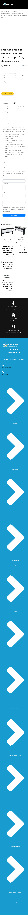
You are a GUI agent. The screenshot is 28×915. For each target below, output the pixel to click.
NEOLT (5, 71)
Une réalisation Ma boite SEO (14, 906)
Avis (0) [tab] (14, 103)
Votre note (6, 178)
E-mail (5, 199)
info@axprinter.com (6, 367)
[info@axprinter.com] (3, 365)
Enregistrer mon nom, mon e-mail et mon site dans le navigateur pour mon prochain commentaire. (14, 209)
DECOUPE (8, 11)
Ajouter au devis (7, 94)
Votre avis (6, 183)
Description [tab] (6, 103)
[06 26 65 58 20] (3, 372)
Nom (4, 192)
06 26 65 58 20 (5, 374)
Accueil (3, 11)
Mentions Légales (15, 902)
